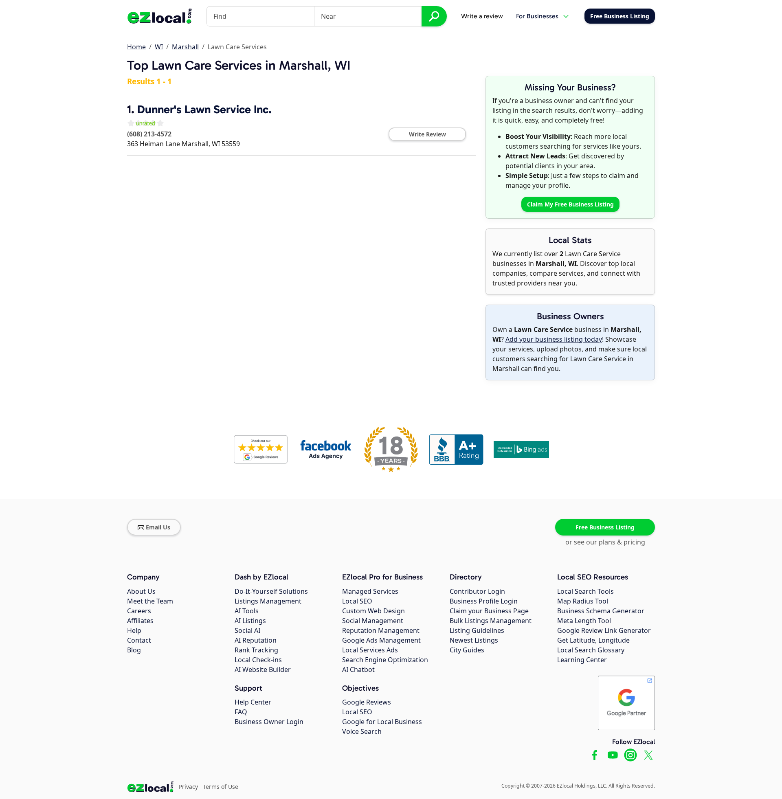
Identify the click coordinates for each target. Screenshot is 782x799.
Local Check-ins (258, 659)
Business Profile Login (484, 601)
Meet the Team (150, 601)
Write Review (427, 134)
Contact (139, 640)
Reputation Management (381, 630)
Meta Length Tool (584, 620)
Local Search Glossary (590, 649)
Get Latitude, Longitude (593, 640)
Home (136, 46)
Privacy (188, 786)
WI (159, 46)
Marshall (185, 46)
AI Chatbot (358, 669)
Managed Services (370, 591)
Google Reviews (366, 702)
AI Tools (247, 610)
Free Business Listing (605, 527)
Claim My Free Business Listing (570, 204)
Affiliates (140, 620)
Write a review (482, 16)
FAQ (241, 711)
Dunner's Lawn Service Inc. (204, 109)
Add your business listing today (553, 339)
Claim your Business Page (489, 610)
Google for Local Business (382, 721)
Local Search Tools (585, 591)
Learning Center (582, 659)
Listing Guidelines (477, 630)
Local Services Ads (370, 649)
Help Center (253, 702)
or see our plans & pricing (605, 542)
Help (134, 630)
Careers (139, 610)
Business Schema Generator (600, 610)
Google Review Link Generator (604, 630)
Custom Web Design (373, 610)
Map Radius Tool (582, 601)
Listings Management (268, 601)
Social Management (372, 620)
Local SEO (357, 601)
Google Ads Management (381, 640)
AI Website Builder (263, 669)
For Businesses (537, 16)
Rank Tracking (256, 649)
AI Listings (250, 620)
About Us (141, 591)
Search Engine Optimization (385, 659)
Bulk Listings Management (491, 620)
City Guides (467, 649)
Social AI (247, 630)
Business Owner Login (269, 721)
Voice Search (362, 731)
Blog (134, 649)
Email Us (158, 527)
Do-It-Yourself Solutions (271, 591)
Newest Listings (474, 640)
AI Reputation (256, 640)
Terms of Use (220, 786)
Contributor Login (477, 591)
